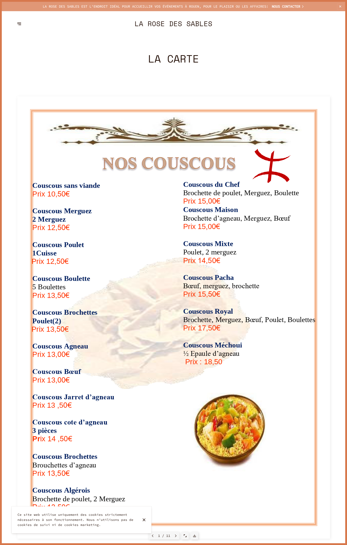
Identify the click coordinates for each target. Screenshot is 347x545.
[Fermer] (144, 519)
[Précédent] (152, 535)
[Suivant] (176, 535)
